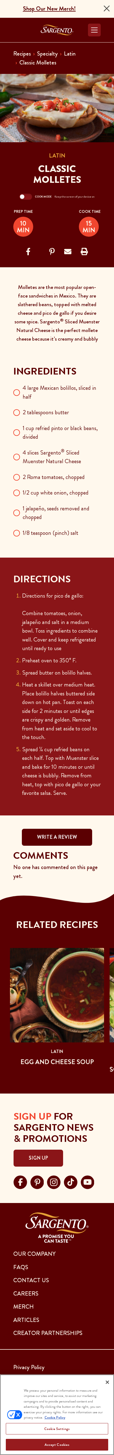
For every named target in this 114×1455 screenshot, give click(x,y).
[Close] (106, 8)
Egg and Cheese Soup (57, 1062)
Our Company (34, 1254)
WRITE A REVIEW (57, 837)
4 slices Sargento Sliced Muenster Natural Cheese (52, 457)
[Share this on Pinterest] (52, 252)
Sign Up (38, 1158)
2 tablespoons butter (46, 412)
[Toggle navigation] (94, 30)
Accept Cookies (57, 1444)
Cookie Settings (57, 1428)
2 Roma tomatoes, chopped (54, 477)
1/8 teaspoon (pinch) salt (50, 533)
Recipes (22, 53)
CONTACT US (31, 1280)
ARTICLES (26, 1320)
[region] (57, 1414)
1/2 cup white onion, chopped (56, 492)
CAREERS (25, 1293)
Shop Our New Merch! (49, 8)
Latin (70, 53)
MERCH (23, 1306)
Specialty (47, 53)
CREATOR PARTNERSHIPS (47, 1333)
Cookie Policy (55, 1417)
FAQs (20, 1267)
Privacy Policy (29, 1367)
